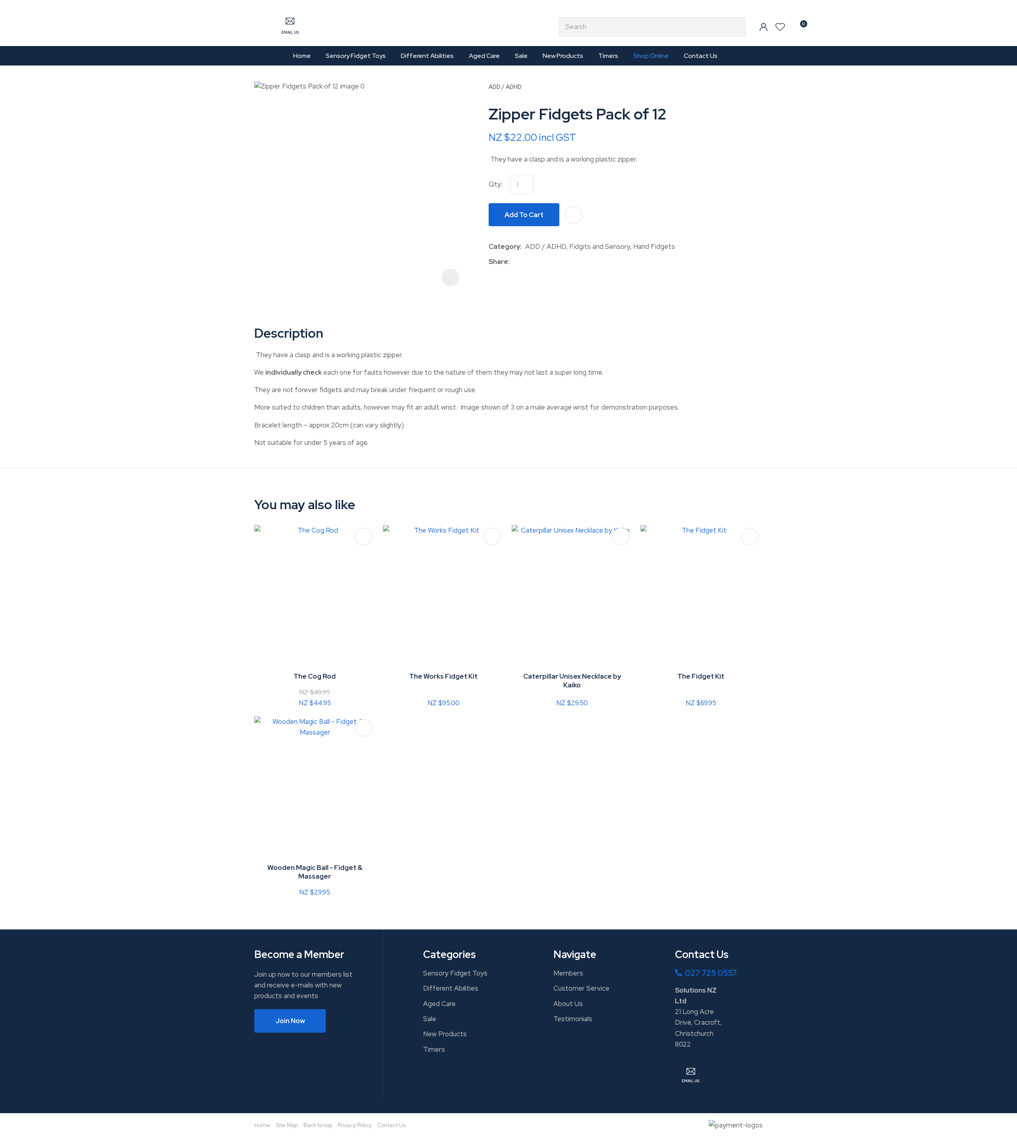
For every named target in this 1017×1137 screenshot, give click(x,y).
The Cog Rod (315, 676)
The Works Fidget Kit (443, 676)
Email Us (290, 32)
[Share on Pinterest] (549, 262)
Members (568, 973)
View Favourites (780, 27)
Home (302, 56)
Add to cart (524, 214)
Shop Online (651, 56)
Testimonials (572, 1019)
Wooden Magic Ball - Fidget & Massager (314, 872)
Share (498, 261)
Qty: (495, 184)
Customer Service (581, 988)
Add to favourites (363, 536)
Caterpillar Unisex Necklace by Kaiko (572, 680)
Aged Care (484, 56)
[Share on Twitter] (525, 262)
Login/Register (764, 27)
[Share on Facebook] (514, 262)
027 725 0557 (711, 973)
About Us (568, 1004)
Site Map (287, 1125)
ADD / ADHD (505, 86)
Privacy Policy (354, 1125)
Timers (608, 56)
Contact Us (700, 56)
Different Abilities (427, 56)
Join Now (290, 1020)
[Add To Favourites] (573, 214)
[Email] (538, 262)
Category (504, 246)
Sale (521, 56)
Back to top (318, 1125)
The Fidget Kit (700, 676)
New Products (563, 56)
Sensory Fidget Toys (356, 56)
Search (736, 27)
